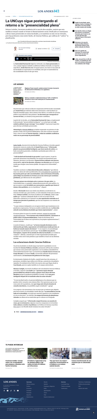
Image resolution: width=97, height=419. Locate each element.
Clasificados (64, 388)
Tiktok (11, 390)
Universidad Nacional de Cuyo (28, 312)
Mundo (45, 382)
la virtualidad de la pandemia (49, 172)
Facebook (4, 390)
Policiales (28, 392)
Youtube (18, 390)
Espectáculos (29, 397)
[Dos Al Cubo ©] (83, 410)
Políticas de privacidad (84, 384)
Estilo (45, 388)
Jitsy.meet (16, 307)
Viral (45, 395)
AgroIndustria (47, 390)
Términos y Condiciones (84, 382)
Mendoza (40, 312)
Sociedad (28, 390)
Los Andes (8, 16)
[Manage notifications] (94, 413)
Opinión (46, 384)
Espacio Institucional (49, 397)
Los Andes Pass (65, 384)
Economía (29, 388)
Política (14, 16)
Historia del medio (83, 388)
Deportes (28, 395)
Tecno (45, 392)
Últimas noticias (30, 384)
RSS (79, 386)
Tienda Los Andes (65, 386)
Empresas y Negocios (49, 386)
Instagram (7, 390)
